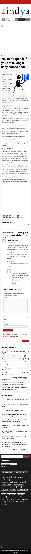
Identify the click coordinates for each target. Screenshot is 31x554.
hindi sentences (15, 479)
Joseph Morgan (6, 368)
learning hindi (5, 489)
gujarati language (6, 477)
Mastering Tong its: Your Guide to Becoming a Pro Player (15, 426)
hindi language (5, 479)
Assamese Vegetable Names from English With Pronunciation (14, 437)
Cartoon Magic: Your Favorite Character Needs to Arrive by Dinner (14, 415)
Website (5, 324)
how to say (22, 482)
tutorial (8, 501)
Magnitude (22, 550)
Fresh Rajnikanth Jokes (22, 225)
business (17, 470)
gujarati (21, 474)
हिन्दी (17, 501)
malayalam (12, 489)
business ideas (25, 470)
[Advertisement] (15, 41)
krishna (19, 487)
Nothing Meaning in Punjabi (18, 356)
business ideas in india (7, 472)
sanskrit (4, 496)
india (14, 487)
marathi (3, 492)
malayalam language (22, 489)
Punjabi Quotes (6, 221)
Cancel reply (6, 291)
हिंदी (13, 501)
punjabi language (11, 494)
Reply (9, 266)
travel (3, 501)
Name (5, 315)
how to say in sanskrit (18, 484)
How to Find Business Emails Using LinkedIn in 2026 (15, 405)
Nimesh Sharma (11, 240)
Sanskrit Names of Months (19, 362)
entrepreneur (5, 474)
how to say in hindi (6, 484)
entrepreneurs (14, 474)
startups (13, 499)
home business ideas (7, 482)
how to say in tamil (6, 487)
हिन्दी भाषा (22, 501)
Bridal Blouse (6, 373)
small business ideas (23, 496)
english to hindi (23, 472)
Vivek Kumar (4, 71)
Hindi (13, 477)
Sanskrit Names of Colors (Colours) (18, 359)
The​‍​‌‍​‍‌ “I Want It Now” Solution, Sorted (13, 410)
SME (7, 499)
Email (5, 319)
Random (3, 55)
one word (10, 492)
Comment (6, 297)
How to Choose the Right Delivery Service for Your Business (15, 400)
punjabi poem (21, 494)
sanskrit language (12, 496)
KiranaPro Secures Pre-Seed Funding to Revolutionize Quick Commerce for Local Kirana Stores (14, 444)
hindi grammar (20, 477)
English (16, 472)
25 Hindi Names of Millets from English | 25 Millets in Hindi (14, 432)
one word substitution (19, 492)
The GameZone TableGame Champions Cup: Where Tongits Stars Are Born (15, 420)
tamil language (25, 499)
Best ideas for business (7, 470)
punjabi (3, 494)
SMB (3, 499)
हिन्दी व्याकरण (4, 504)
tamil (18, 499)
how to (15, 482)
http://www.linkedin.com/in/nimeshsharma (18, 263)
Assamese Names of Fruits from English (13, 450)
